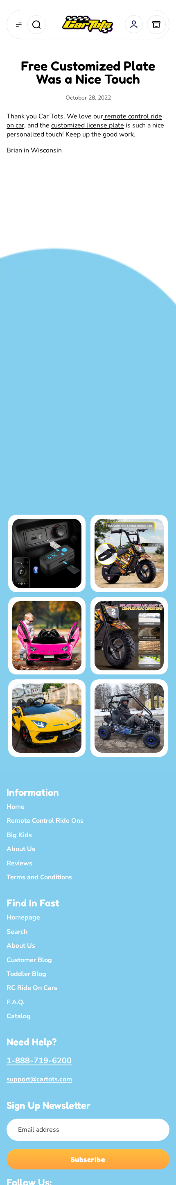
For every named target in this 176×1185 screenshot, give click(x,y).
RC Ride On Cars (32, 987)
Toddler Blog (26, 973)
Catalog (19, 1016)
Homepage (23, 917)
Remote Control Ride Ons (45, 821)
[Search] (36, 24)
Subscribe (88, 1159)
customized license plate (87, 125)
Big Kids (19, 835)
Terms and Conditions (39, 877)
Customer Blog (29, 960)
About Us (21, 849)
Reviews (19, 863)
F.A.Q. (16, 1002)
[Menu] (18, 24)
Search (17, 931)
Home (16, 806)
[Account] (134, 24)
